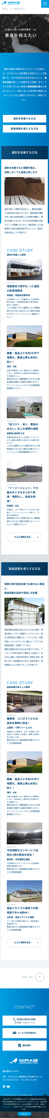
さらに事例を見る (22, 537)
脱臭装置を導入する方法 (24, 128)
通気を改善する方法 (24, 118)
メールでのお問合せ (27, 1033)
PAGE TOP (27, 977)
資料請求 (26, 1045)
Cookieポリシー (8, 1107)
